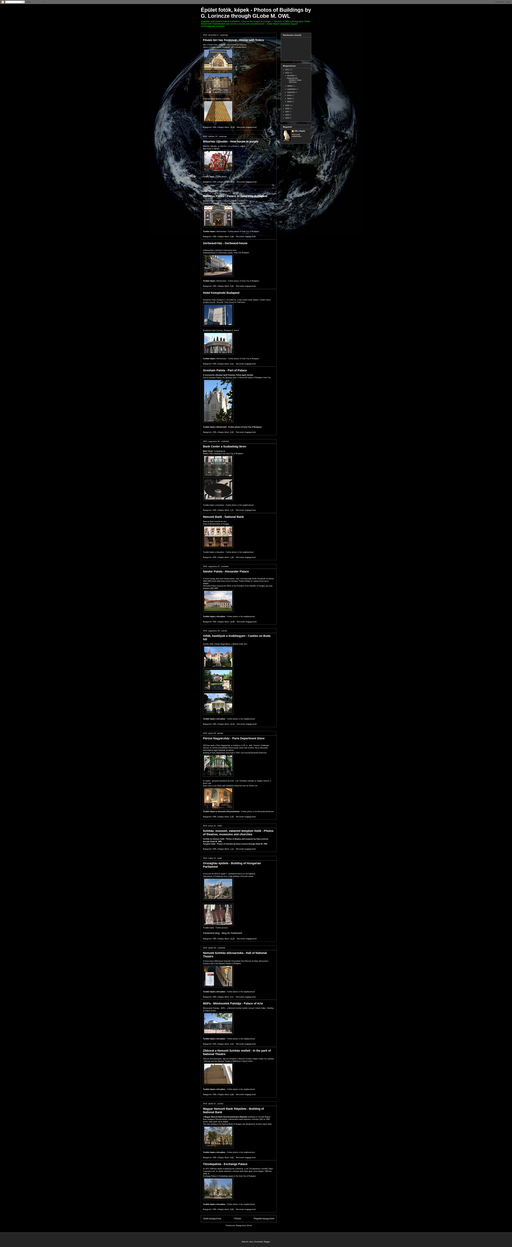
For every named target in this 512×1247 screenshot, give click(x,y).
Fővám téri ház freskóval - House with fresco (233, 40)
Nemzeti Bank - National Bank (223, 516)
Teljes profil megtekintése (296, 135)
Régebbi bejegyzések (264, 1218)
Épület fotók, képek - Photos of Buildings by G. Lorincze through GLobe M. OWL (256, 13)
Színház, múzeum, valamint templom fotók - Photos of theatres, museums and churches (238, 832)
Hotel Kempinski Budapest (221, 292)
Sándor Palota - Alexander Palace (226, 571)
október (290, 86)
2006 (287, 115)
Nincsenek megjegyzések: (247, 127)
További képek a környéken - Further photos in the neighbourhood (228, 505)
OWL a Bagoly (299, 131)
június (289, 95)
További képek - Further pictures (215, 928)
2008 (287, 109)
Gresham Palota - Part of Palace (225, 370)
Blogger (267, 1242)
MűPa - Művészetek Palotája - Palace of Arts (233, 1003)
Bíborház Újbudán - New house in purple (230, 141)
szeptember (291, 89)
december (291, 76)
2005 (287, 118)
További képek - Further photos (215, 177)
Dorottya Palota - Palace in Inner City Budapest (235, 196)
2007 (287, 112)
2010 (287, 73)
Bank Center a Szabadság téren (224, 446)
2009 (287, 105)
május (289, 98)
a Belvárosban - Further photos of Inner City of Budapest (231, 231)
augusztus (291, 92)
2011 (287, 70)
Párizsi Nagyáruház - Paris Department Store (234, 738)
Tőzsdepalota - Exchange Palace (225, 1164)
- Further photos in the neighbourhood (229, 617)
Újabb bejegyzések (212, 1218)
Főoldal (237, 1218)
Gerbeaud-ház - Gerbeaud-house (225, 243)
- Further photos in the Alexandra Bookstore (238, 811)
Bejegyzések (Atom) (244, 1225)
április (289, 101)
